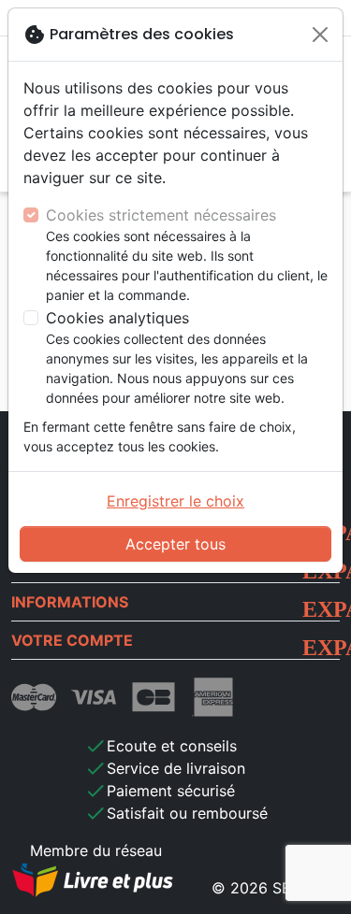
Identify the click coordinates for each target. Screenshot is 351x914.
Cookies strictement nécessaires (161, 215)
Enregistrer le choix (175, 501)
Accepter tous (175, 544)
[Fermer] (320, 35)
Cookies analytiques (117, 317)
